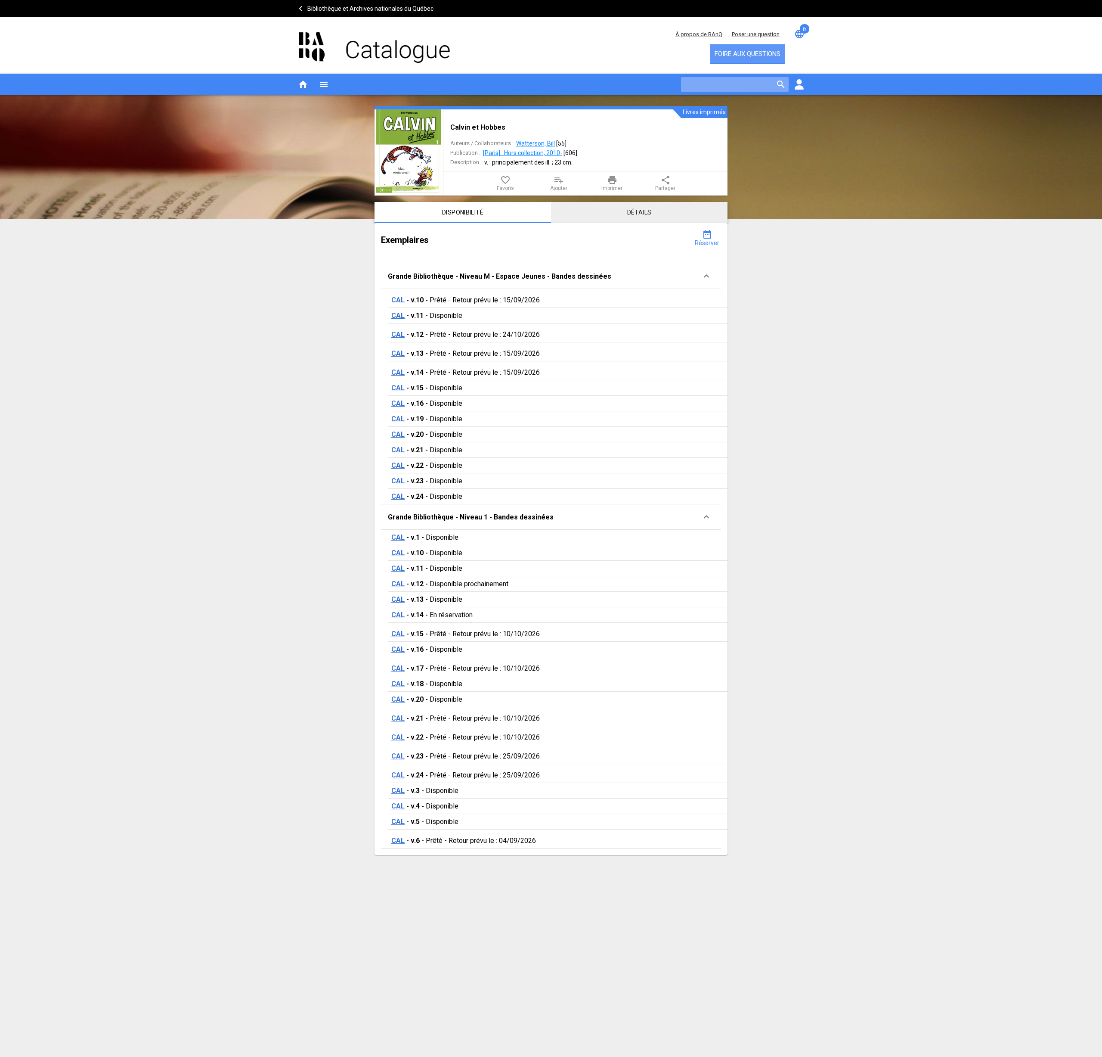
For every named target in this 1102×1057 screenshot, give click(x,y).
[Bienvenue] (374, 43)
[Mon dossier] (799, 84)
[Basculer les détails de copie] (706, 276)
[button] (551, 276)
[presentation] (408, 152)
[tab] (463, 212)
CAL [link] (398, 300)
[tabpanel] (551, 539)
